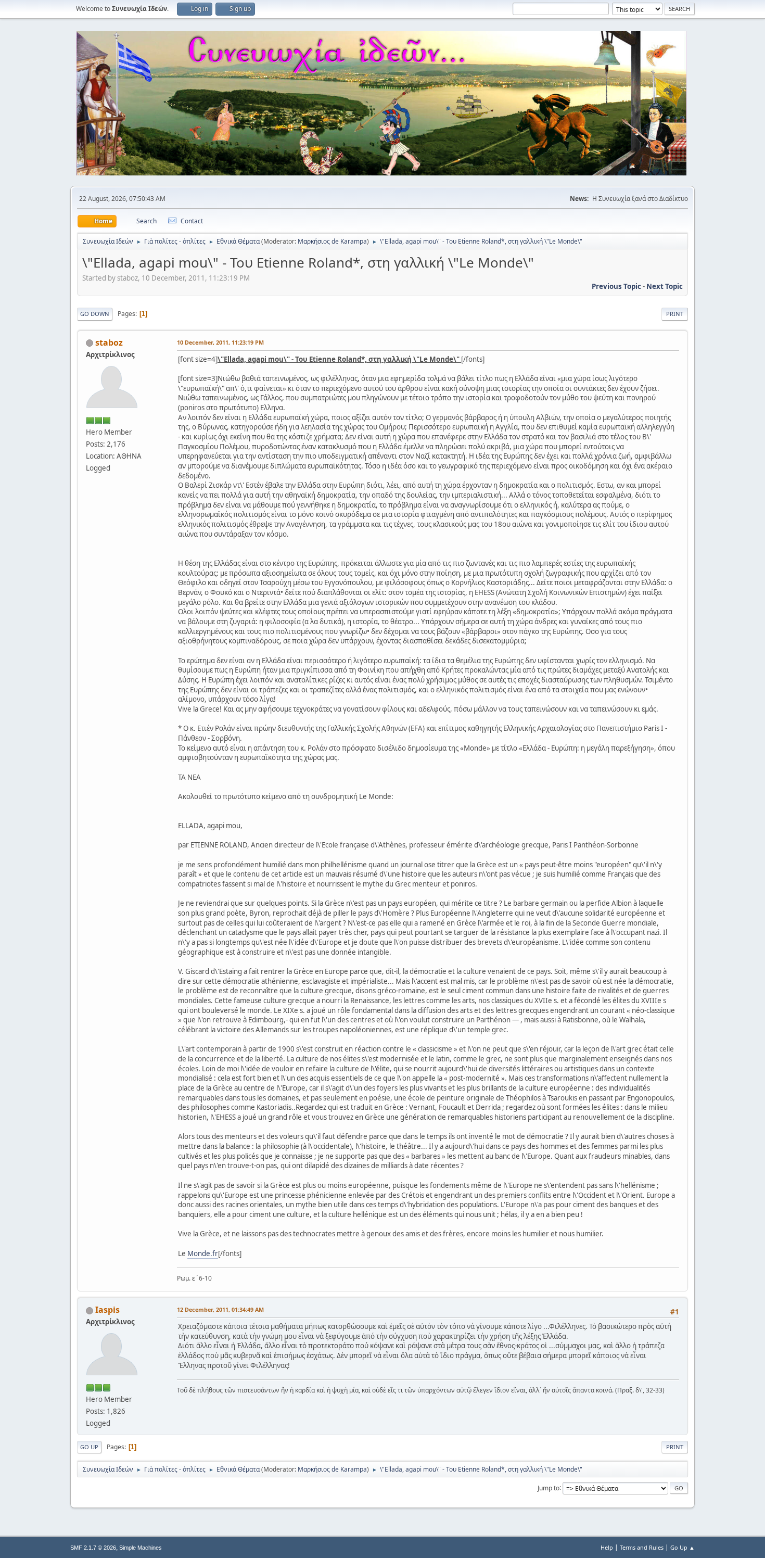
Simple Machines (140, 1547)
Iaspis (107, 1309)
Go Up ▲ (682, 1547)
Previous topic (616, 286)
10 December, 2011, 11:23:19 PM (220, 342)
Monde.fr (202, 1253)
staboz (109, 342)
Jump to (548, 1487)
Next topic (664, 286)
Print (674, 314)
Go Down (94, 314)
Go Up (89, 1447)
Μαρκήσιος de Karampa (332, 241)
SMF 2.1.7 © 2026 (93, 1547)
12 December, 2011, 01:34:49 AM (220, 1309)
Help (607, 1547)
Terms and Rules (642, 1547)
